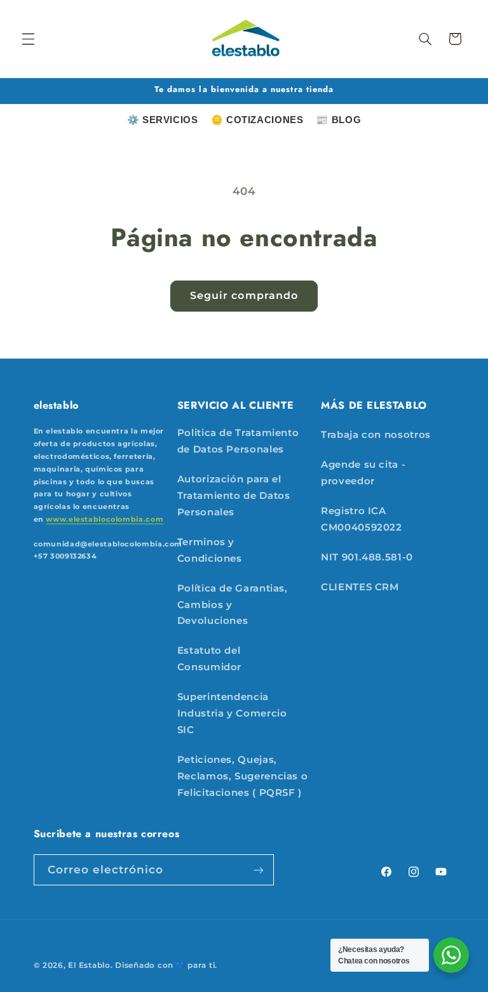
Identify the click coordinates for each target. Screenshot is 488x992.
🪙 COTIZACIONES (257, 119)
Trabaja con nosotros (376, 434)
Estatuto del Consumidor (209, 659)
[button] (28, 38)
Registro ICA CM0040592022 (361, 519)
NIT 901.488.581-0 (367, 557)
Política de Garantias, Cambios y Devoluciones (232, 605)
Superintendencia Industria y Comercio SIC (232, 713)
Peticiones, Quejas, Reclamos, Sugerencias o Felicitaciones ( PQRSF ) (242, 776)
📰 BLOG (338, 119)
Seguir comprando (244, 295)
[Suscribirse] (258, 869)
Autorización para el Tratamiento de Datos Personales (233, 495)
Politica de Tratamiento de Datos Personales (238, 441)
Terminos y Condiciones (209, 550)
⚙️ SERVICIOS (162, 119)
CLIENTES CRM (360, 587)
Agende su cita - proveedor (363, 473)
